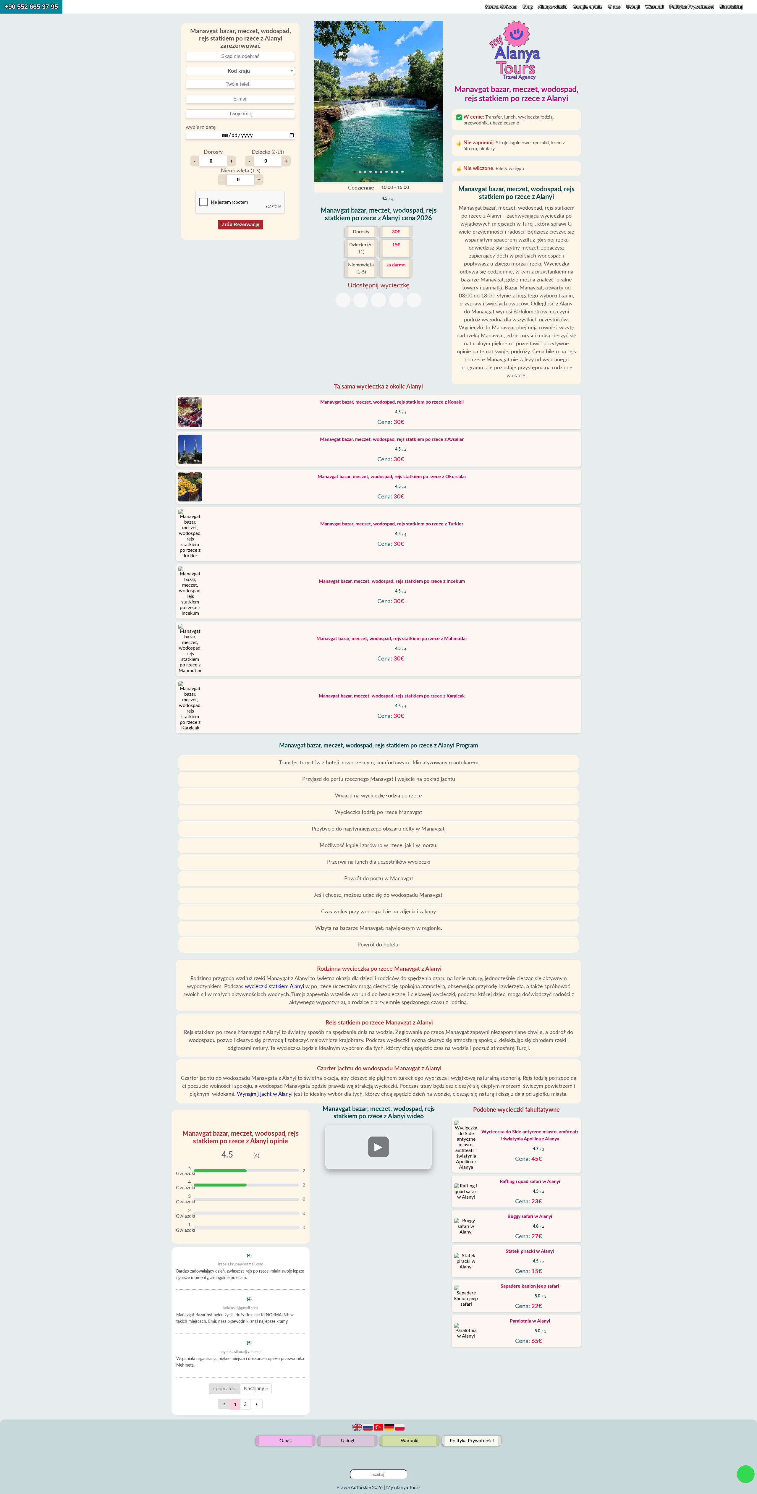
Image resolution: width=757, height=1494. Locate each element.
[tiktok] (369, 1455)
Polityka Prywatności (692, 6)
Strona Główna (501, 6)
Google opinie (587, 6)
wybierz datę (201, 127)
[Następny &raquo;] (256, 1404)
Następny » (256, 1388)
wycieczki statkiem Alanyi (274, 986)
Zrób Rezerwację (240, 224)
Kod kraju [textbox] (239, 71)
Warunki (655, 6)
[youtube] (378, 1455)
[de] (389, 1430)
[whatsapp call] (746, 1474)
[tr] (379, 1430)
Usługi (633, 6)
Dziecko (268, 152)
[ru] (368, 1430)
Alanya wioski (552, 6)
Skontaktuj (731, 6)
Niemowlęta (240, 171)
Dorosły (213, 152)
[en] (357, 1430)
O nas (615, 6)
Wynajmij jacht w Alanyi (264, 1094)
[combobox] (240, 71)
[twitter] (388, 1455)
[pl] (400, 1430)
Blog (527, 6)
